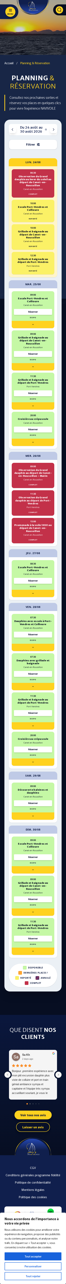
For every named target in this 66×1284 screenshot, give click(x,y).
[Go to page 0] (27, 1104)
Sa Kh (26, 1054)
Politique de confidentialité (33, 1182)
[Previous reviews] (7, 1075)
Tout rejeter (33, 1276)
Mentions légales (32, 1189)
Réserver (33, 311)
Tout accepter (33, 1256)
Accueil (8, 63)
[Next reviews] (58, 1075)
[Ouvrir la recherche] (59, 10)
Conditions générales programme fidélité (33, 1175)
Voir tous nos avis (33, 1115)
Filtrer (30, 145)
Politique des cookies (33, 1197)
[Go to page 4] (38, 1103)
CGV (33, 1167)
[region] (33, 1248)
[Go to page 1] (30, 1104)
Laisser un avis (33, 1127)
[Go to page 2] (32, 1103)
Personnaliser (33, 1266)
